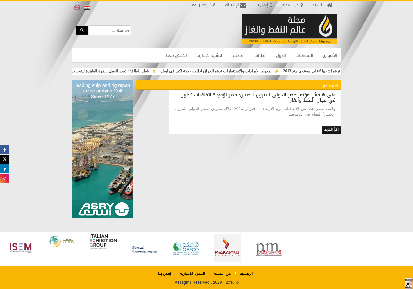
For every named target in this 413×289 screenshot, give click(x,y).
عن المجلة (222, 273)
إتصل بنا (164, 273)
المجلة (239, 55)
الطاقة (260, 55)
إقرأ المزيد (331, 130)
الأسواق (330, 55)
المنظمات (304, 55)
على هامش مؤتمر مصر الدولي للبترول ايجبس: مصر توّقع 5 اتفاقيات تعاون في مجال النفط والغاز (258, 97)
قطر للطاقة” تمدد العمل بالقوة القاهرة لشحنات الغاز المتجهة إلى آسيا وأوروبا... (90, 71)
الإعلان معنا (176, 55)
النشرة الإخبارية (209, 55)
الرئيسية (246, 273)
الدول (281, 55)
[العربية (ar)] (87, 7)
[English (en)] (77, 7)
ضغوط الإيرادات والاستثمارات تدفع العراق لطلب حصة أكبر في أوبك (222, 71)
